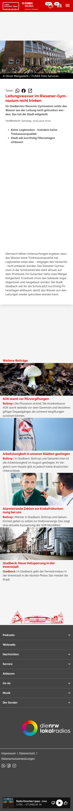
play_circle (59, 803)
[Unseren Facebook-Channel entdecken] (9, 766)
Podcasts (9, 635)
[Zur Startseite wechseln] (11, 6)
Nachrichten (11, 654)
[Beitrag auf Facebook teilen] (24, 91)
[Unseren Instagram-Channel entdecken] (14, 766)
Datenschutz (27, 753)
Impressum (8, 753)
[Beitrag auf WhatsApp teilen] (17, 91)
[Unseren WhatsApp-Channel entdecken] (3, 766)
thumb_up (65, 803)
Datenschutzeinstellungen (18, 758)
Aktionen (9, 673)
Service (8, 664)
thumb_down (53, 803)
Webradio (9, 644)
